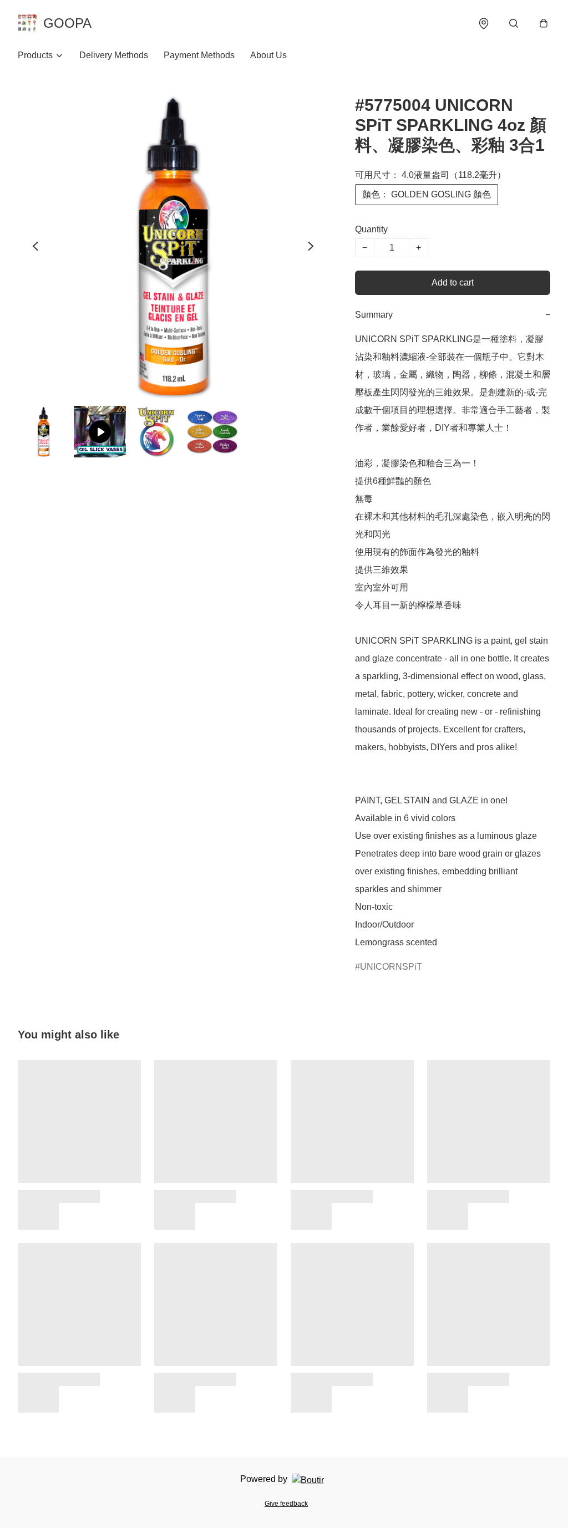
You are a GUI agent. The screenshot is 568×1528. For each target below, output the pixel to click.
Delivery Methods (113, 55)
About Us (268, 55)
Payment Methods (199, 55)
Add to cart (453, 282)
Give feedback (286, 1503)
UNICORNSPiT (391, 966)
